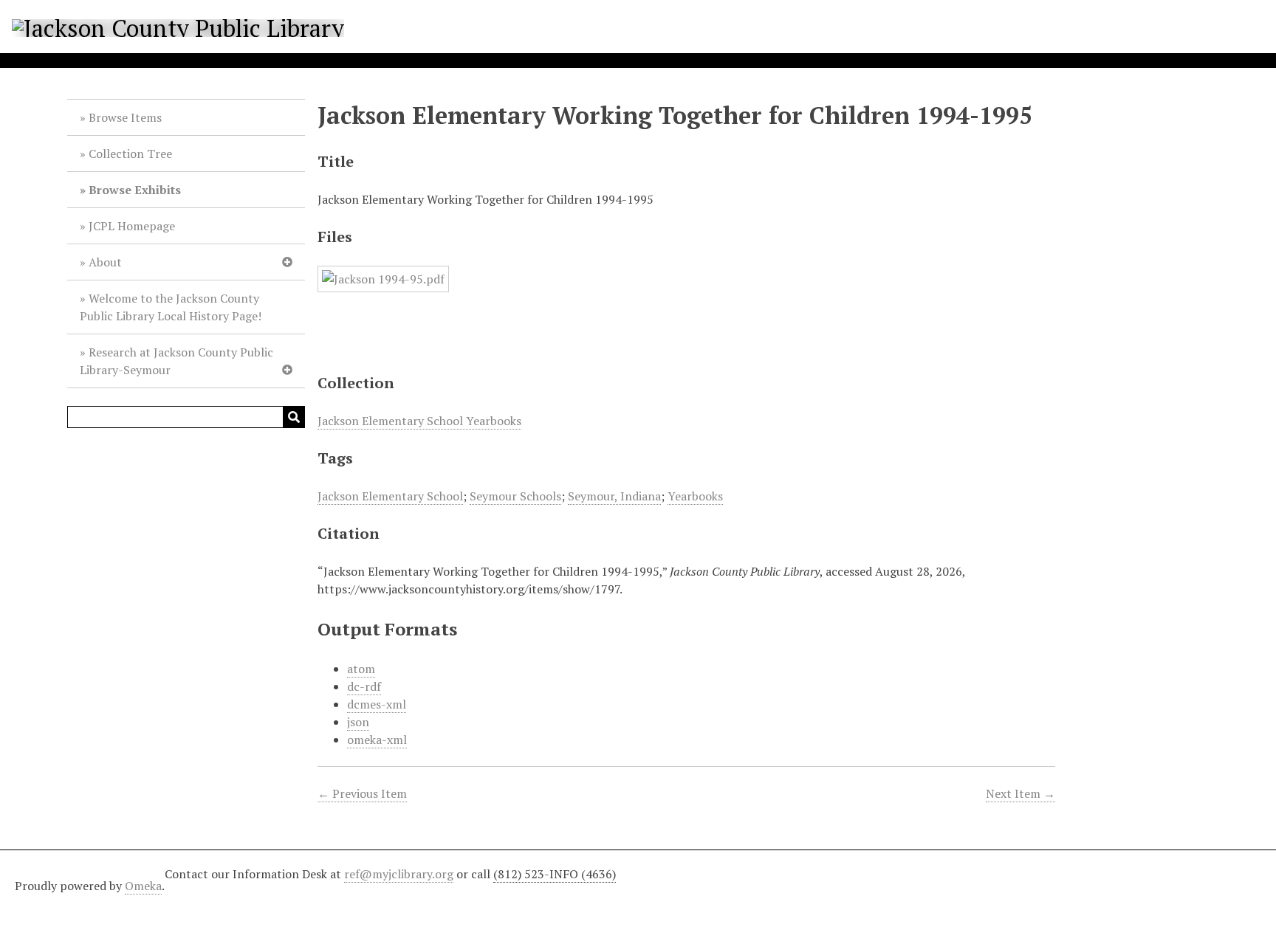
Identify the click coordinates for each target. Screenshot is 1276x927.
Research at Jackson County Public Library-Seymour (176, 361)
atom (361, 669)
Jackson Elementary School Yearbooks (419, 421)
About (105, 262)
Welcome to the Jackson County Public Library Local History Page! (170, 307)
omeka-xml (377, 739)
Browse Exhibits (135, 190)
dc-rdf (364, 686)
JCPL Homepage (132, 226)
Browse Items (125, 117)
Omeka (143, 886)
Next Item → (1020, 793)
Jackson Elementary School (390, 496)
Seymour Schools (515, 496)
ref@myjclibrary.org (398, 874)
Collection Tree (130, 153)
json (358, 722)
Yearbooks (695, 496)
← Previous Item (362, 793)
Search (294, 417)
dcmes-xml (376, 704)
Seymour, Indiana (614, 496)
